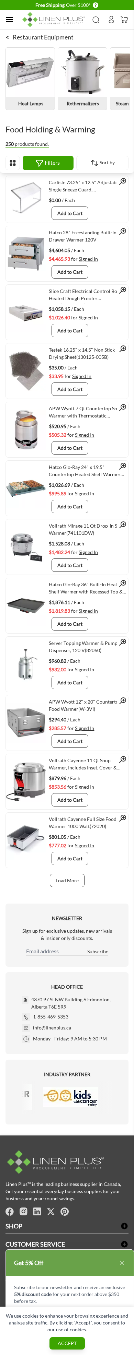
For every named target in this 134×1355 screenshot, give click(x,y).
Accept (67, 1343)
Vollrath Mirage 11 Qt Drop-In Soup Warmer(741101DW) (87, 529)
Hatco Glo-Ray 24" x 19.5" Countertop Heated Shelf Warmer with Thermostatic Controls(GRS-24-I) (88, 472)
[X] (51, 1211)
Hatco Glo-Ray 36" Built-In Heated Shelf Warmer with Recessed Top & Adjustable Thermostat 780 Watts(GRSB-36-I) (86, 589)
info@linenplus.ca (52, 1027)
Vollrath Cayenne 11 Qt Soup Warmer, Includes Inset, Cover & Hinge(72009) (83, 765)
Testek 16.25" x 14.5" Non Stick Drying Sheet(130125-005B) (82, 353)
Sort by (107, 162)
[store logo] (54, 19)
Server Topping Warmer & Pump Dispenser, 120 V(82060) (83, 646)
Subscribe (97, 951)
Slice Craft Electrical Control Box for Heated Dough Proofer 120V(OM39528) (88, 296)
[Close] (122, 1262)
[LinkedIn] (37, 1211)
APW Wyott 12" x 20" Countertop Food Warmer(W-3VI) (85, 705)
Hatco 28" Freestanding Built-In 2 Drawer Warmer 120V (84, 236)
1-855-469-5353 (50, 1017)
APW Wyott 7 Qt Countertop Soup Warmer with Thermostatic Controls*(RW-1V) (86, 413)
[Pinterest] (64, 1211)
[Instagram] (23, 1211)
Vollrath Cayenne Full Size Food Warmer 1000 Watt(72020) (82, 822)
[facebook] (9, 1211)
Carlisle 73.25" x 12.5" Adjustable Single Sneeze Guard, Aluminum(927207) (84, 187)
